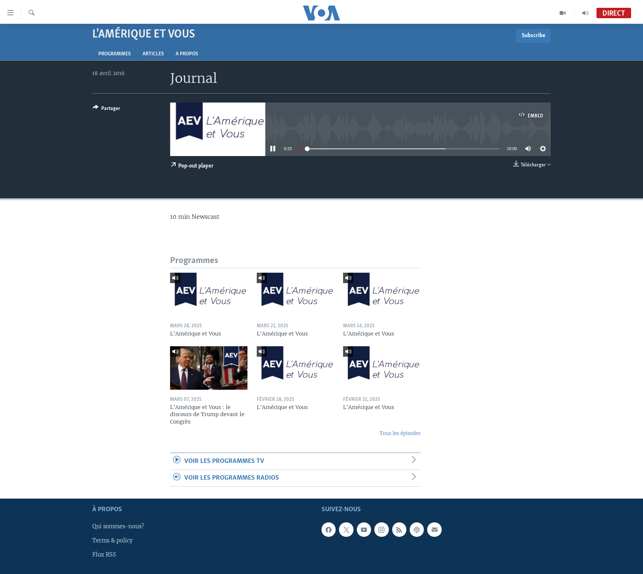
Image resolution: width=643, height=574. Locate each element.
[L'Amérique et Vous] (208, 294)
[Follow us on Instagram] (381, 530)
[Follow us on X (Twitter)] (346, 530)
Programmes (114, 54)
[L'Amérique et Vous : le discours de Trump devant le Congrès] (208, 368)
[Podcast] (417, 530)
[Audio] (585, 13)
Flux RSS (104, 555)
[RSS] (399, 530)
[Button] (106, 110)
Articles (153, 54)
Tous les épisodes (400, 433)
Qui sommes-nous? (118, 526)
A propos (187, 54)
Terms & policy (112, 541)
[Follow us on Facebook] (329, 530)
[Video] (562, 13)
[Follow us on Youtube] (364, 530)
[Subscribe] (434, 530)
